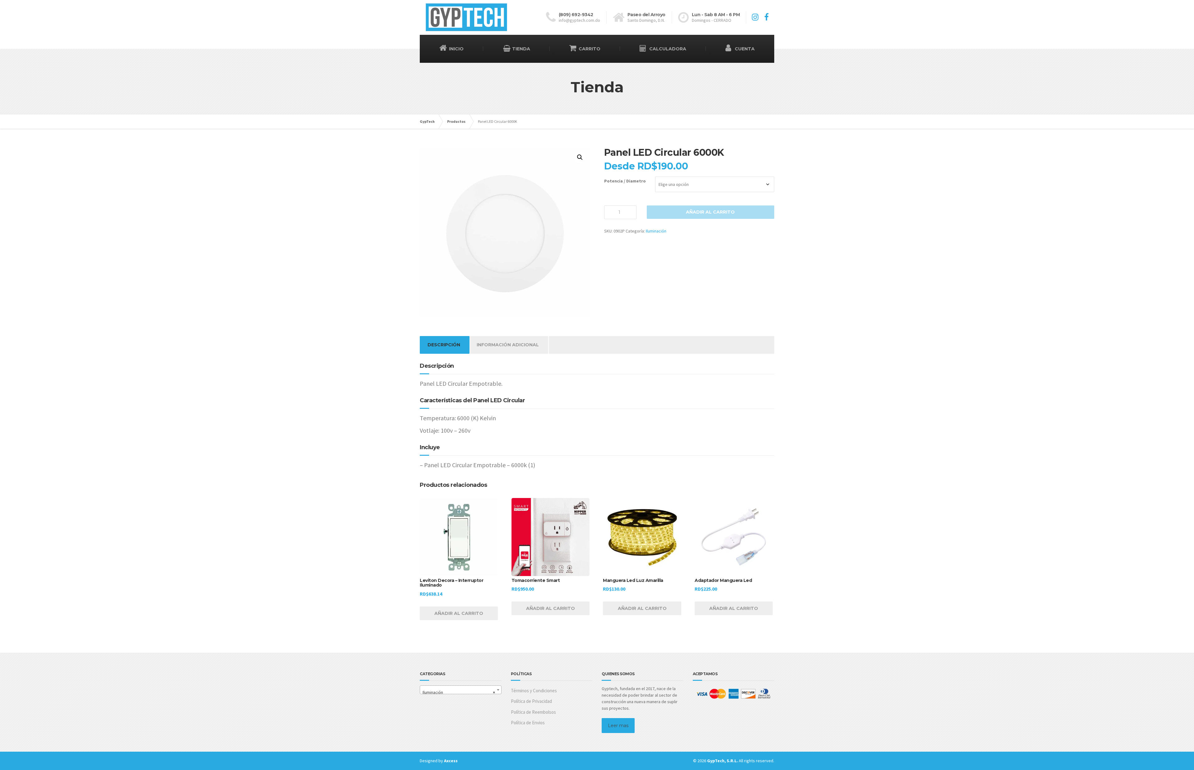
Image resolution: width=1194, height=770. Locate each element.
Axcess (451, 760)
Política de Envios (528, 723)
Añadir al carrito (710, 212)
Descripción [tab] (444, 345)
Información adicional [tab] (508, 345)
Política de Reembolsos (533, 712)
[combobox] (461, 689)
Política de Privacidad (531, 701)
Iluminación (656, 231)
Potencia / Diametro (625, 181)
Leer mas (618, 725)
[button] (579, 157)
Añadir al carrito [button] (458, 613)
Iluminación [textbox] (459, 692)
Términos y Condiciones (534, 691)
